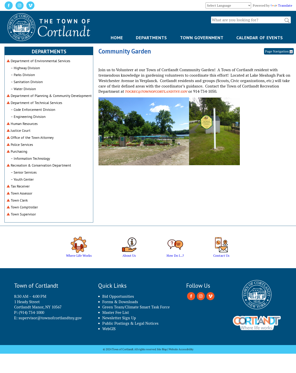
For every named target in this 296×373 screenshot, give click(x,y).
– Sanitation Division (27, 81)
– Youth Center (22, 179)
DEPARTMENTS (151, 37)
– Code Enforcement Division (33, 109)
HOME (117, 37)
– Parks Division (23, 74)
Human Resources (24, 123)
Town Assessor (21, 193)
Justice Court (20, 130)
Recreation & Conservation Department (41, 165)
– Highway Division (25, 68)
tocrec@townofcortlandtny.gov (156, 91)
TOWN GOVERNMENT (202, 37)
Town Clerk (19, 200)
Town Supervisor (23, 214)
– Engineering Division (28, 116)
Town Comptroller (24, 207)
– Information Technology (30, 158)
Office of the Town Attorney (32, 137)
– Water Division (23, 89)
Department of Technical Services (36, 102)
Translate (285, 5)
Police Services (22, 144)
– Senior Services (24, 172)
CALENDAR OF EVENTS (259, 37)
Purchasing (19, 151)
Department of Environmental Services (40, 61)
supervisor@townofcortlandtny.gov (50, 317)
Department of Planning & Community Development (51, 95)
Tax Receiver (20, 186)
